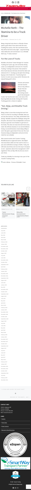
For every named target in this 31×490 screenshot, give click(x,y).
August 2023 (3, 280)
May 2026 (3, 235)
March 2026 (3, 239)
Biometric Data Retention (8, 430)
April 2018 (3, 330)
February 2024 (4, 269)
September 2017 (4, 346)
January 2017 (4, 364)
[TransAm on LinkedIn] (18, 2)
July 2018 (3, 323)
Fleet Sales (4, 422)
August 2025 (3, 253)
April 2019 (3, 303)
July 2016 (3, 375)
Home (2, 13)
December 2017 (4, 339)
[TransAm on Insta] (16, 2)
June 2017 (3, 352)
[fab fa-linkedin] (17, 488)
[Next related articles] (28, 188)
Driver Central (5, 426)
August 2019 (3, 296)
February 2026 (4, 242)
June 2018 (3, 325)
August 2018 (3, 321)
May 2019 (3, 300)
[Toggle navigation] (28, 8)
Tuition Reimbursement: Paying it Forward (8, 213)
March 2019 (3, 305)
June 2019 (3, 298)
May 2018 (3, 328)
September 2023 (4, 278)
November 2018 (4, 314)
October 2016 (4, 371)
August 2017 (3, 348)
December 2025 (4, 246)
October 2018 (4, 316)
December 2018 (4, 312)
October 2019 (4, 291)
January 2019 (4, 309)
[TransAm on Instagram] (15, 488)
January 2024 (4, 271)
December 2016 (4, 366)
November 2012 (4, 380)
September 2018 (4, 319)
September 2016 (4, 373)
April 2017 (3, 357)
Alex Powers (5, 39)
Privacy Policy (19, 484)
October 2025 (4, 251)
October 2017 (4, 343)
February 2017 (4, 362)
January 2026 (4, 244)
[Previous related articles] (24, 188)
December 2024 (4, 260)
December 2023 (4, 273)
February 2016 (4, 377)
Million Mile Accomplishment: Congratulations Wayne (22, 213)
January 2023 (4, 285)
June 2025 (3, 257)
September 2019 (4, 294)
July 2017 (3, 350)
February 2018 (4, 334)
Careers (3, 419)
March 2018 (3, 332)
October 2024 (4, 262)
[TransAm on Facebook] (13, 2)
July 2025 (3, 255)
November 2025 (4, 248)
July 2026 (3, 230)
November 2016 (4, 368)
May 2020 (3, 287)
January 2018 (4, 337)
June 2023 (3, 282)
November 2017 (4, 341)
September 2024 (4, 264)
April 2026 (3, 237)
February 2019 (4, 307)
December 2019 (4, 289)
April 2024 (3, 266)
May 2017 (3, 355)
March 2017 (3, 359)
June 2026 (3, 233)
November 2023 (4, 276)
